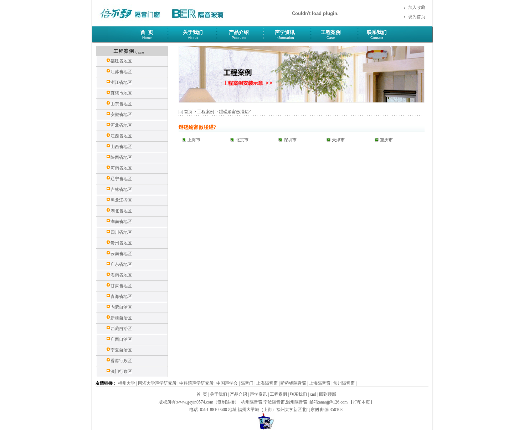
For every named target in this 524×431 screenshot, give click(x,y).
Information (285, 38)
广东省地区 (121, 264)
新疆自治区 (121, 317)
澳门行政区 (121, 371)
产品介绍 (239, 32)
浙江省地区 (121, 82)
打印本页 (361, 402)
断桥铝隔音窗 (293, 383)
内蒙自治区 (121, 307)
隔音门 (247, 383)
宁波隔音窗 (274, 402)
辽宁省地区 (121, 178)
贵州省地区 (121, 242)
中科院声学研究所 (196, 383)
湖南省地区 (121, 221)
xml (313, 394)
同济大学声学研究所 (157, 383)
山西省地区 (121, 146)
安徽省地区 (121, 114)
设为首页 (416, 16)
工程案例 (331, 32)
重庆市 (386, 139)
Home (147, 38)
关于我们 (193, 32)
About (193, 38)
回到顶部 (327, 394)
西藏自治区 (121, 328)
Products (239, 38)
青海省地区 (121, 296)
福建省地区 (121, 61)
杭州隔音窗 (251, 402)
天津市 (338, 139)
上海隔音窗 (267, 383)
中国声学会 (227, 383)
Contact (376, 38)
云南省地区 (121, 253)
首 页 (146, 32)
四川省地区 (121, 232)
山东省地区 (121, 103)
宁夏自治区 (121, 350)
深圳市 (290, 139)
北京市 (242, 139)
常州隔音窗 (344, 383)
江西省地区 (121, 135)
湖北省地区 (121, 210)
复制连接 (226, 402)
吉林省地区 (121, 189)
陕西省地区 (121, 157)
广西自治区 (121, 339)
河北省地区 (121, 125)
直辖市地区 (121, 93)
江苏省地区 (121, 71)
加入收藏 (416, 7)
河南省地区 (121, 168)
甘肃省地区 (121, 285)
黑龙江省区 (121, 200)
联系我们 (377, 32)
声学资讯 (285, 32)
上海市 (193, 139)
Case (331, 38)
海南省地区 (121, 275)
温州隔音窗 (296, 402)
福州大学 (126, 383)
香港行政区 (121, 360)
